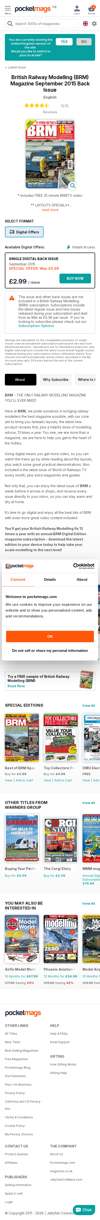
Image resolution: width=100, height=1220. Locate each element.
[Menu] (8, 9)
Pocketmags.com (62, 1162)
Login (9, 1202)
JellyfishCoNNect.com (66, 1179)
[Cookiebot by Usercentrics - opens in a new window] (73, 566)
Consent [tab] (18, 579)
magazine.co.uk (61, 1171)
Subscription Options (36, 326)
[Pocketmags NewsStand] (32, 10)
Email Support (60, 1042)
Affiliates (11, 1162)
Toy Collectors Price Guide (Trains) (60, 768)
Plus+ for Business (18, 1084)
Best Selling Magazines (21, 1050)
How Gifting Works (63, 1064)
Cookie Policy (15, 1126)
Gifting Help (58, 1073)
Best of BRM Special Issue (21, 768)
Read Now (16, 686)
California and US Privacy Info (23, 1105)
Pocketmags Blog (17, 1067)
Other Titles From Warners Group (26, 802)
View (8, 780)
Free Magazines (16, 1059)
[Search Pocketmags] (10, 24)
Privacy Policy (15, 1093)
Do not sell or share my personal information (50, 650)
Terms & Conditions (19, 1117)
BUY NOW (75, 278)
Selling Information (18, 1185)
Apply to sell (14, 1193)
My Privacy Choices (19, 1134)
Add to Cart (24, 780)
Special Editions (24, 705)
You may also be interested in (24, 903)
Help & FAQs (59, 1033)
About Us (56, 1154)
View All (88, 705)
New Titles (12, 1042)
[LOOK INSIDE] (50, 187)
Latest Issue (17, 67)
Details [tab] (50, 579)
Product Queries (16, 1154)
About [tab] (82, 579)
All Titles (11, 1033)
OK (50, 636)
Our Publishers (15, 1076)
